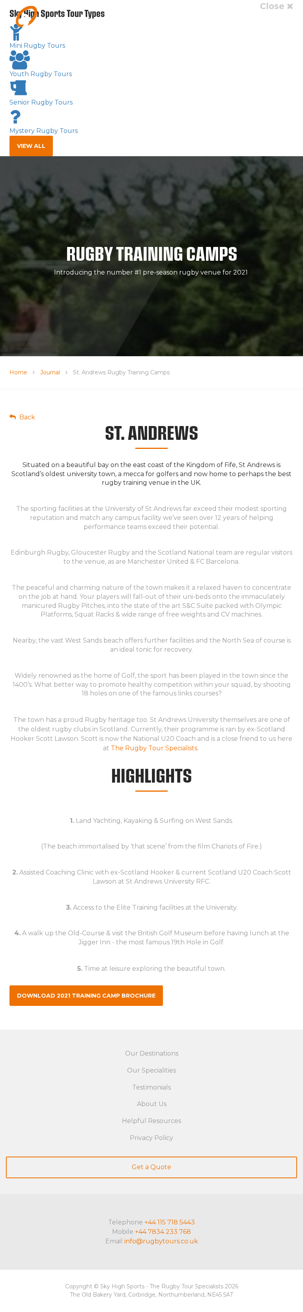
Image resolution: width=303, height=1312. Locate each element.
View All (31, 146)
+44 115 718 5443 (169, 1222)
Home (18, 372)
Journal (50, 372)
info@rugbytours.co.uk (161, 1241)
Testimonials (151, 1087)
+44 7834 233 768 (163, 1231)
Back (26, 417)
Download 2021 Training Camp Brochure (86, 995)
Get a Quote (151, 1167)
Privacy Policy (151, 1138)
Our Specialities (151, 1070)
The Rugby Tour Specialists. (154, 748)
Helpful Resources (151, 1121)
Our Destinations (151, 1053)
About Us (151, 1104)
